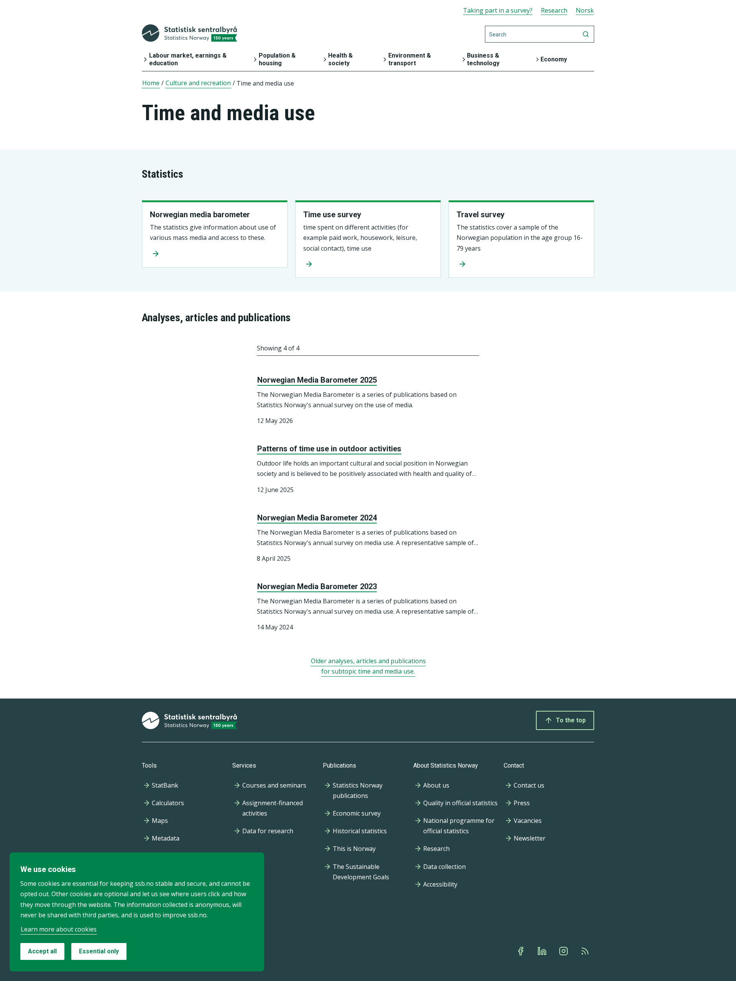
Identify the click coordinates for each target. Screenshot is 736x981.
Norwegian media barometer (200, 214)
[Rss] (585, 951)
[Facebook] (521, 951)
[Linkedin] (542, 951)
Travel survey (480, 214)
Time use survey (332, 214)
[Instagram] (564, 951)
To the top (571, 720)
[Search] (585, 34)
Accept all (42, 951)
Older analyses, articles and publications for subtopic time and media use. (368, 666)
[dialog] (137, 911)
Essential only (99, 951)
